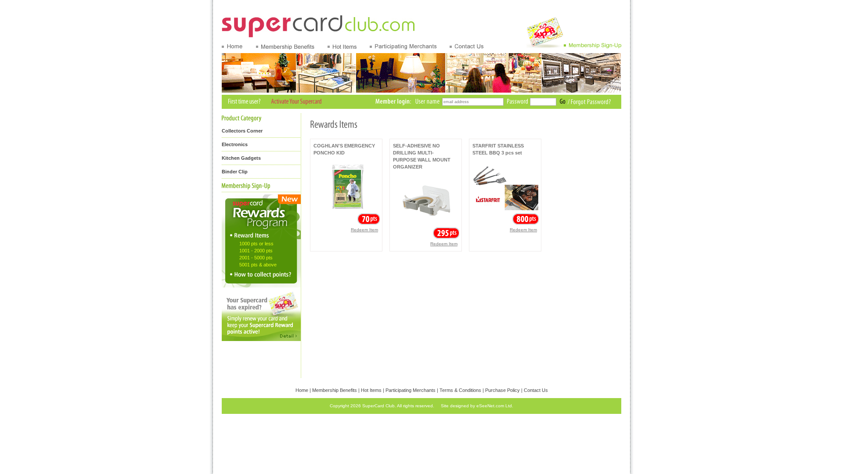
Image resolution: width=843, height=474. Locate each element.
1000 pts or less (256, 243)
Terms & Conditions (460, 390)
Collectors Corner (242, 130)
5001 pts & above (258, 264)
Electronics (235, 144)
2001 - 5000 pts (256, 257)
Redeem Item (364, 229)
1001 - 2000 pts (256, 250)
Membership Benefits (334, 390)
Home (301, 390)
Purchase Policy (502, 390)
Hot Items (371, 390)
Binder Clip (235, 171)
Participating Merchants (410, 390)
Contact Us (536, 390)
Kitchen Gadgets (241, 158)
